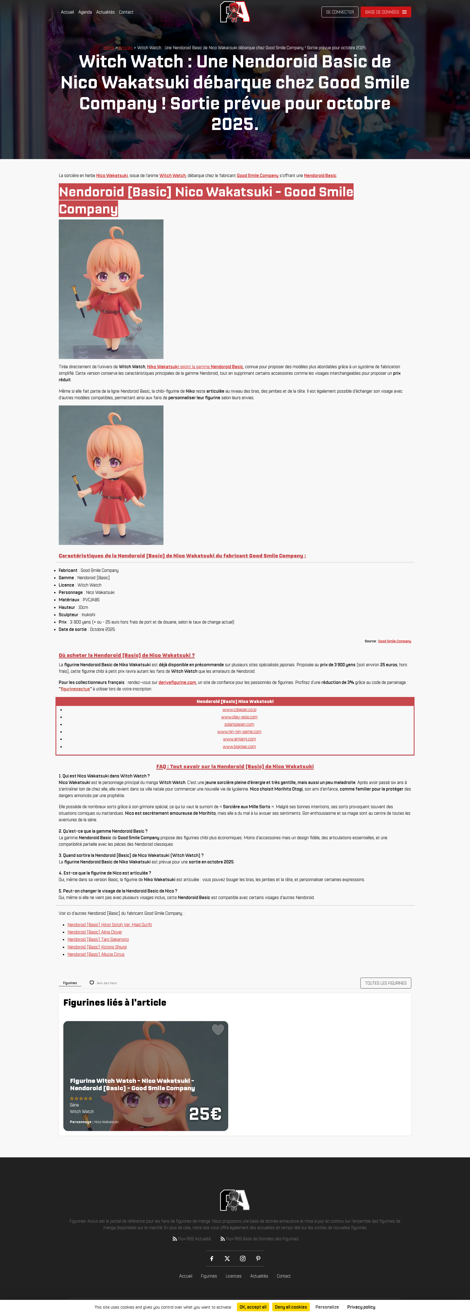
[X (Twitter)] (227, 1258)
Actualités (105, 12)
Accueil (67, 12)
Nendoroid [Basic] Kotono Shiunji (97, 947)
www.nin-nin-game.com (239, 731)
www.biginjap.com (239, 746)
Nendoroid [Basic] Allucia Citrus (96, 954)
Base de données (382, 12)
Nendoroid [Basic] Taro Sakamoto (98, 939)
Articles (126, 47)
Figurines (209, 1276)
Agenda (85, 12)
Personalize (327, 1307)
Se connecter (340, 12)
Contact (126, 12)
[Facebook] (211, 1258)
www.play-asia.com (239, 717)
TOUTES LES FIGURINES (386, 983)
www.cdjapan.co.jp (239, 709)
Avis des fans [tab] (107, 983)
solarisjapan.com (239, 724)
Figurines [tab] (70, 983)
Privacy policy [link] (361, 1307)
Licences (234, 1276)
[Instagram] (242, 1258)
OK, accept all (253, 1307)
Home (108, 47)
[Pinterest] (258, 1258)
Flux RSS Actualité (194, 1238)
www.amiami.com (239, 739)
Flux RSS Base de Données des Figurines (262, 1238)
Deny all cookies (291, 1307)
